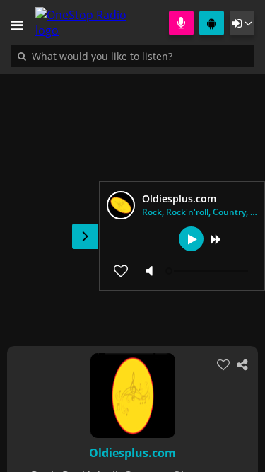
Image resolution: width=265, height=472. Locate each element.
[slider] (208, 271)
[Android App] (211, 23)
